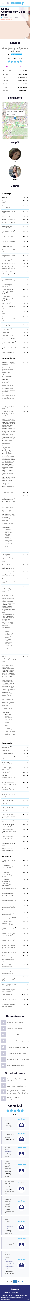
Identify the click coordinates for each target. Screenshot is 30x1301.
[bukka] (15, 3)
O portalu (7, 1292)
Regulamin (15, 1292)
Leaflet (25, 138)
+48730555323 (16, 54)
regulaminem (5, 1299)
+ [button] (4, 104)
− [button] (4, 106)
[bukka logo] (15, 1289)
